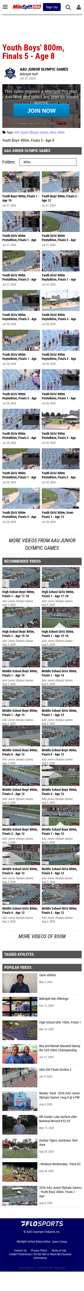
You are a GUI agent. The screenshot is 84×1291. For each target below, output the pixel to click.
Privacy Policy (39, 1250)
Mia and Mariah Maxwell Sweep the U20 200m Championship (59, 1048)
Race (53, 132)
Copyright (38, 1231)
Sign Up (52, 7)
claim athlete (47, 975)
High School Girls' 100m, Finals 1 (60, 1022)
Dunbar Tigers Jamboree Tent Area (58, 1143)
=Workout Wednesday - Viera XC (60, 1164)
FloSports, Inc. (52, 1231)
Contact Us (20, 1250)
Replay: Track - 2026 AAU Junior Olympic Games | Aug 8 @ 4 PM (59, 1095)
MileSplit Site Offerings (53, 999)
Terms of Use (59, 1250)
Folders (8, 161)
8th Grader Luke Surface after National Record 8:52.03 (58, 1119)
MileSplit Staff (29, 74)
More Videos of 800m (42, 936)
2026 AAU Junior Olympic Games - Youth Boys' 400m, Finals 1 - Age (60, 1192)
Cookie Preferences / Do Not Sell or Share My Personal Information (40, 1256)
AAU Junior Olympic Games (44, 69)
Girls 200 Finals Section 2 (55, 1070)
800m (61, 132)
